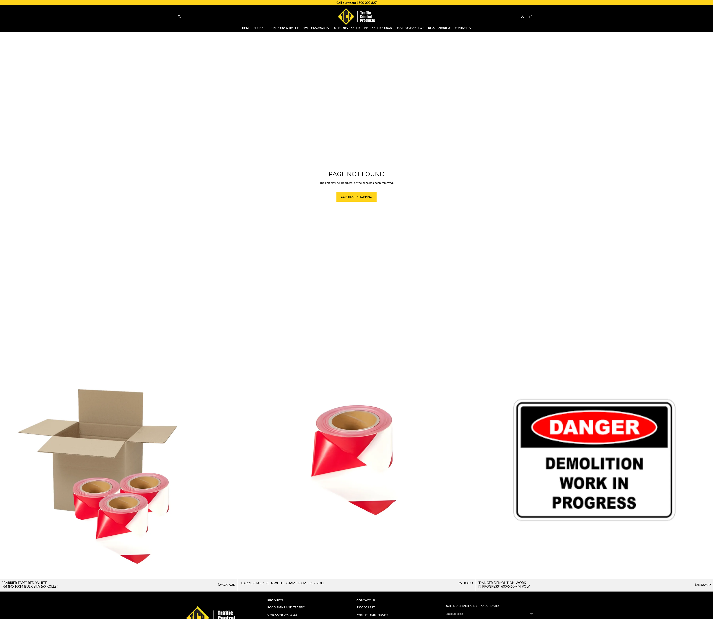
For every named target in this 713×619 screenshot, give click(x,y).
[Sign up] (531, 613)
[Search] (179, 16)
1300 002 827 (365, 607)
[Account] (522, 16)
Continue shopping (356, 196)
